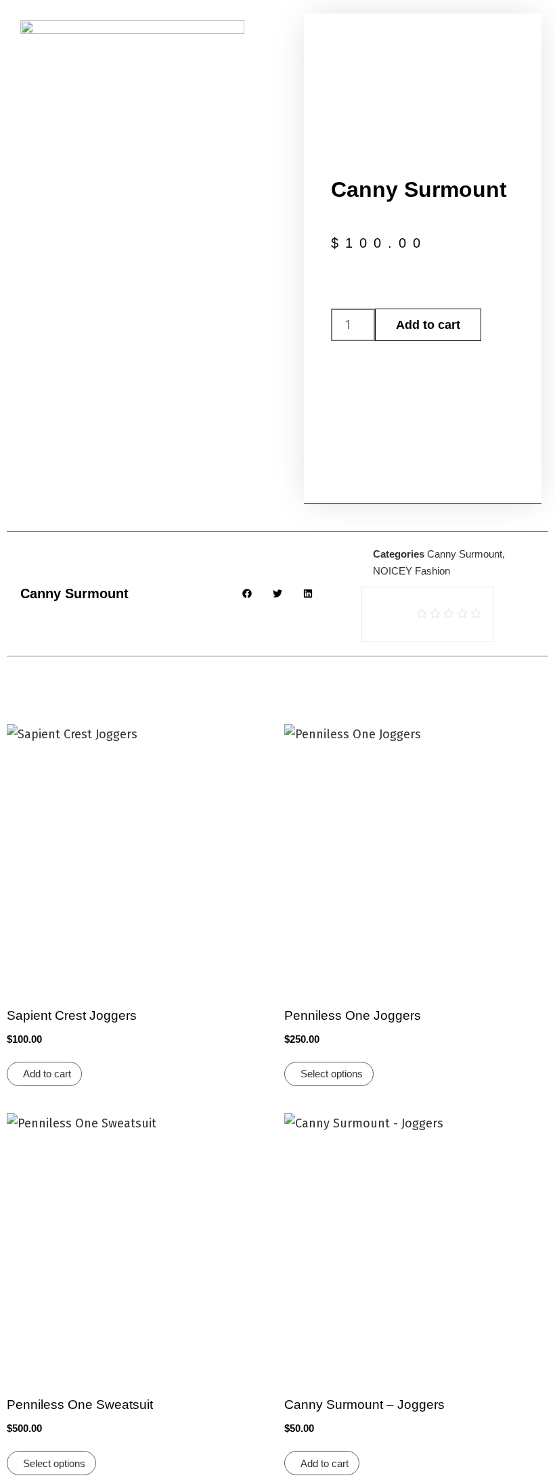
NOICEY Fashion (411, 571)
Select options (332, 1073)
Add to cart (428, 325)
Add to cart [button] (47, 1073)
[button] (247, 594)
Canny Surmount (464, 554)
